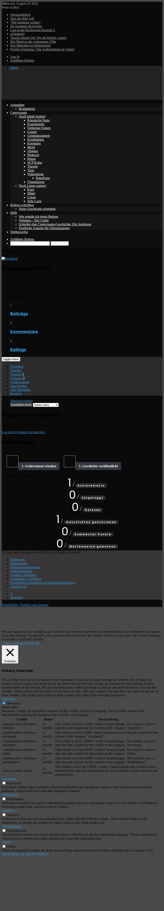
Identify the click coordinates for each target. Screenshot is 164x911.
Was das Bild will (22, 18)
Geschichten (18, 386)
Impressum (17, 559)
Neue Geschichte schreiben (37, 209)
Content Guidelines (23, 575)
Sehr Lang (34, 201)
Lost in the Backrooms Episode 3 (32, 30)
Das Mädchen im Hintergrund (30, 45)
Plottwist (33, 155)
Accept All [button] (31, 643)
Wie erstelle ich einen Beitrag (38, 216)
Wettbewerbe (19, 232)
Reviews (16, 393)
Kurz (30, 189)
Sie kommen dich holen (26, 26)
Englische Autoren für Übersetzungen (44, 228)
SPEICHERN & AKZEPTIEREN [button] (25, 854)
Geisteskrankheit (38, 136)
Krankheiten (35, 139)
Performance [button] (10, 795)
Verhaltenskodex (21, 571)
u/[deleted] (17, 34)
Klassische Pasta (38, 120)
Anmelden (17, 105)
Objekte (32, 151)
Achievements (19, 382)
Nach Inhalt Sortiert (32, 116)
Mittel (31, 193)
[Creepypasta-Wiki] (66, 97)
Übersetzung (35, 182)
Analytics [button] (8, 810)
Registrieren (27, 109)
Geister (32, 132)
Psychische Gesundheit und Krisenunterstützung (42, 582)
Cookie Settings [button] (12, 643)
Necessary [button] (9, 699)
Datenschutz (18, 563)
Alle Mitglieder (20, 390)
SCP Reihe (34, 162)
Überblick (17, 366)
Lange (31, 197)
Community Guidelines (26, 579)
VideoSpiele (35, 174)
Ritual (31, 159)
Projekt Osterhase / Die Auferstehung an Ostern (42, 49)
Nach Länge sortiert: (32, 186)
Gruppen (17, 378)
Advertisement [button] (11, 826)
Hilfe (13, 212)
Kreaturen (34, 143)
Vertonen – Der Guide (34, 220)
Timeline (16, 370)
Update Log (18, 586)
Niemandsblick (20, 14)
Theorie (32, 166)
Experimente (35, 124)
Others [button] (6, 842)
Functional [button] (9, 779)
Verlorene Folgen (39, 128)
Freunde (17, 374)
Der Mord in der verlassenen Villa (33, 41)
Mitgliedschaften (21, 401)
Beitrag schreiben (22, 205)
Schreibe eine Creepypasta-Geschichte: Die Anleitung (55, 224)
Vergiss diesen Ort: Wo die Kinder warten (38, 38)
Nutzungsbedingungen (25, 567)
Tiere (30, 170)
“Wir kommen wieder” (25, 22)
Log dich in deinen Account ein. (23, 432)
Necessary (14, 703)
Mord (31, 147)
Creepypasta (18, 112)
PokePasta (43, 178)
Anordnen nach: (21, 405)
